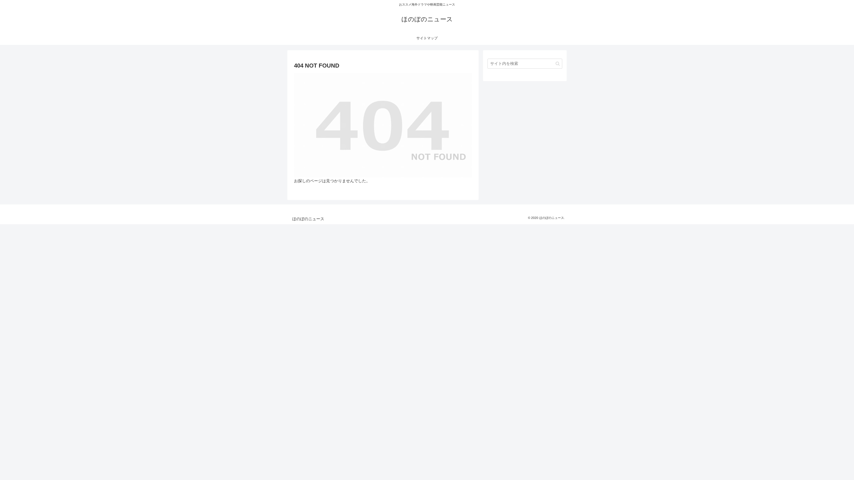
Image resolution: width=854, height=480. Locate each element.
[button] (558, 63)
